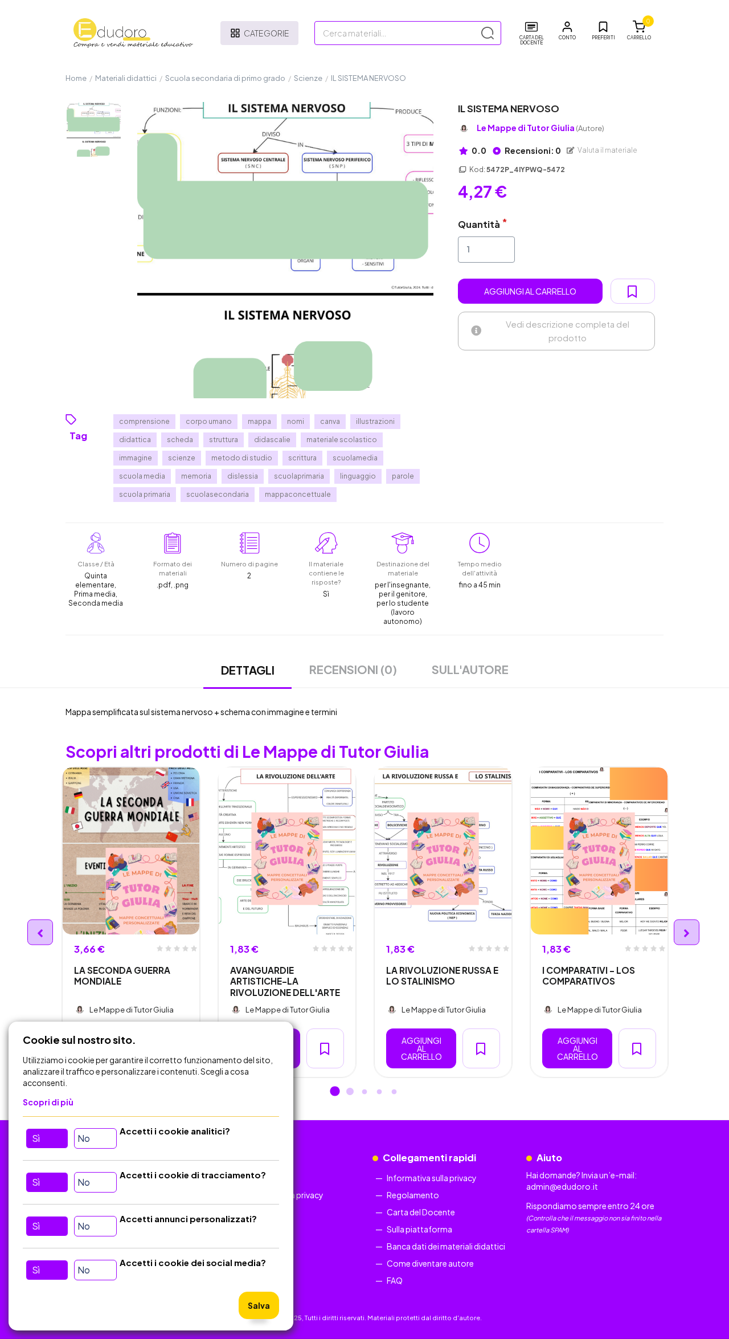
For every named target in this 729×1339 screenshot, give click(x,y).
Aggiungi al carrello (530, 291)
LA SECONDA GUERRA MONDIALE (122, 975)
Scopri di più (48, 1102)
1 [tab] (335, 1092)
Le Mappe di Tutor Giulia (540, 128)
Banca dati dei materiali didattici (446, 1246)
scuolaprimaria (299, 476)
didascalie (272, 439)
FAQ (395, 1280)
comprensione (144, 421)
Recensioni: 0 (532, 150)
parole (403, 476)
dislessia (242, 476)
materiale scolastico (341, 439)
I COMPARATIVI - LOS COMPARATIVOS (588, 975)
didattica (135, 439)
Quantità (479, 224)
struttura (223, 439)
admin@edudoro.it (562, 1186)
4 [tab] (379, 1092)
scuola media (142, 476)
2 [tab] (349, 1092)
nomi (295, 421)
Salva (259, 1305)
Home (76, 78)
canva (330, 421)
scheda (180, 439)
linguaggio (358, 476)
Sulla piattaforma (419, 1229)
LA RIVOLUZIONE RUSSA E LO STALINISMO (442, 975)
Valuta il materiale (606, 150)
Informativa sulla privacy (432, 1178)
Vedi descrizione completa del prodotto (567, 331)
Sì (36, 1138)
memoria (196, 476)
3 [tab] (364, 1092)
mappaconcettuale (298, 494)
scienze (181, 458)
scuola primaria (144, 494)
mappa (259, 421)
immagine (135, 458)
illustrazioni (375, 421)
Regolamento (413, 1195)
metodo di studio (241, 458)
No (83, 1138)
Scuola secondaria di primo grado (225, 78)
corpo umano (209, 421)
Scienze (308, 78)
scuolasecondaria (217, 494)
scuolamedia (355, 458)
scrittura (302, 458)
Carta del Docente (421, 1212)
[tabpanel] (131, 922)
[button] (567, 31)
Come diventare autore (430, 1263)
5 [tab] (394, 1092)
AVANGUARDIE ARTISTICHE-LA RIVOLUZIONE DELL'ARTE (285, 981)
